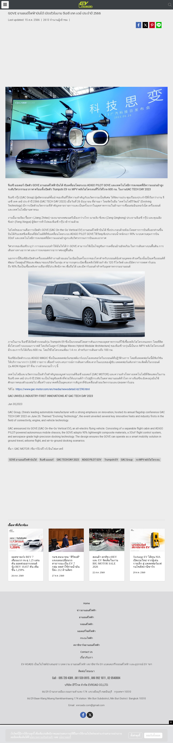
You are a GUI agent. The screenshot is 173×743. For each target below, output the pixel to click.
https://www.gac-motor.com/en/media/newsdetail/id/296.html (53, 389)
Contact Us (86, 651)
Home (86, 603)
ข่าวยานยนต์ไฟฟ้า (86, 610)
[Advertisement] (86, 59)
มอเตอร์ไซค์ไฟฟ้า (86, 631)
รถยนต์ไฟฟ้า (86, 624)
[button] (168, 5)
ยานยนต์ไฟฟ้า (86, 617)
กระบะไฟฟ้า (86, 638)
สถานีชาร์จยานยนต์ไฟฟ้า (86, 645)
